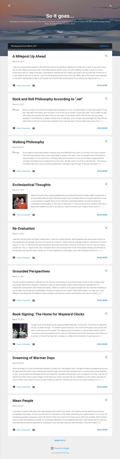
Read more (102, 85)
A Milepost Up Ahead (29, 56)
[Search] (110, 6)
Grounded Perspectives (31, 271)
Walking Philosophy (28, 142)
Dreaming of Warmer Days (34, 358)
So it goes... (60, 16)
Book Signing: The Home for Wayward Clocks (48, 314)
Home (45, 37)
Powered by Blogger (61, 448)
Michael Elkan (65, 453)
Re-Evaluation (24, 228)
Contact (72, 37)
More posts (60, 440)
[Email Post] (33, 86)
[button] (106, 56)
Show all (104, 46)
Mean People (23, 401)
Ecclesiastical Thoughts (32, 185)
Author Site (58, 37)
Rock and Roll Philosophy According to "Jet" (48, 99)
